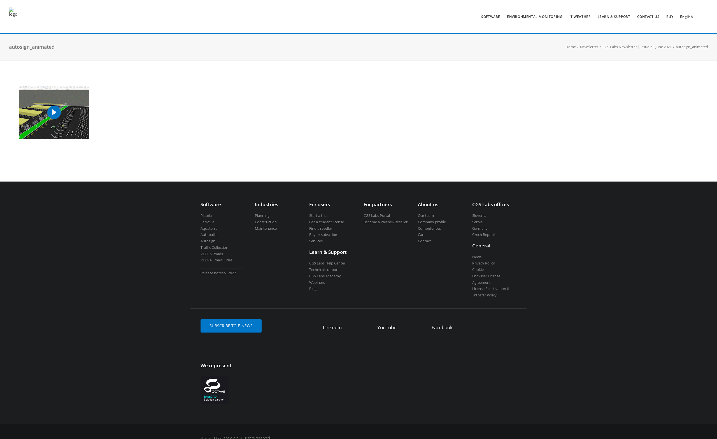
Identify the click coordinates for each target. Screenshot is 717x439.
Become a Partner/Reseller (386, 221)
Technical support (324, 269)
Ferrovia (207, 221)
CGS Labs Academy (325, 275)
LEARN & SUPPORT (614, 16)
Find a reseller (320, 228)
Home (570, 46)
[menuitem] (490, 16)
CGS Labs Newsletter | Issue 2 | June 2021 (637, 46)
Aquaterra (209, 228)
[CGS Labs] (13, 17)
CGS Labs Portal (377, 215)
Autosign (208, 240)
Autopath (209, 234)
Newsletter (589, 46)
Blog (312, 288)
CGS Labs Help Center (327, 263)
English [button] (686, 16)
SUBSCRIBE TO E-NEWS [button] (231, 325)
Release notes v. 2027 (218, 272)
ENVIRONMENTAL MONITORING (534, 16)
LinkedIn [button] (332, 327)
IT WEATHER (580, 16)
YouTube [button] (387, 327)
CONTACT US (648, 16)
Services (316, 240)
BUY (670, 16)
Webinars (317, 282)
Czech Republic (484, 234)
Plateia (206, 215)
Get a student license (326, 221)
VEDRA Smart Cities (216, 260)
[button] (314, 328)
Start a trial (318, 215)
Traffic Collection (214, 247)
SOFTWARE (490, 16)
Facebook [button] (442, 327)
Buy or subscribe (323, 234)
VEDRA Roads (212, 253)
